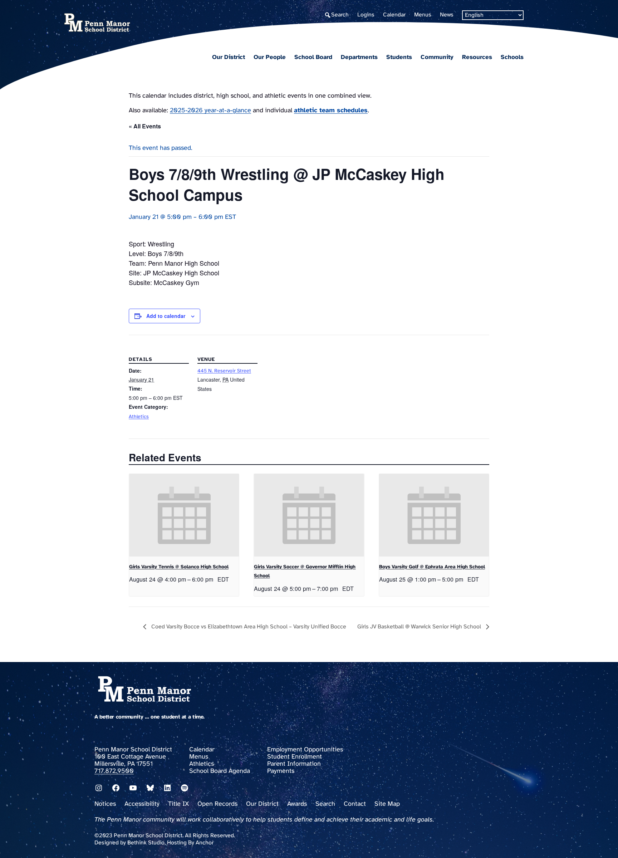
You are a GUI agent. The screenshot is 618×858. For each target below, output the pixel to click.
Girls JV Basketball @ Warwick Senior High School (419, 627)
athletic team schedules (331, 110)
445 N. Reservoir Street (224, 371)
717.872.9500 (114, 771)
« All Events (145, 126)
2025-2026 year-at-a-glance (210, 110)
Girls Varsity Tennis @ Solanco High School (179, 567)
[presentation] (184, 515)
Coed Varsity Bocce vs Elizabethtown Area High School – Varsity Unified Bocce (248, 627)
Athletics (139, 417)
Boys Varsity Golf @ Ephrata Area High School (432, 567)
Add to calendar (165, 315)
